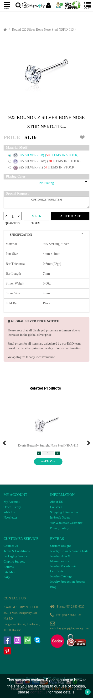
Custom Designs (60, 545)
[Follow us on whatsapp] (27, 640)
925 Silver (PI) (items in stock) (47, 167)
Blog (53, 587)
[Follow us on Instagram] (17, 640)
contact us (38, 692)
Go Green (56, 507)
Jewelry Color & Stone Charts (69, 551)
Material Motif (16, 147)
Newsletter (10, 517)
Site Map (9, 572)
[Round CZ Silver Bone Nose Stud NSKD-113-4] (46, 73)
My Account (12, 501)
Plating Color (16, 176)
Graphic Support (14, 561)
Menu (7, 8)
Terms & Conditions (17, 551)
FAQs (7, 577)
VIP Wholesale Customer (66, 523)
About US (56, 501)
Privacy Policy (59, 528)
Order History (12, 507)
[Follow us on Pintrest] (7, 650)
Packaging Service (15, 556)
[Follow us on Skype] (37, 640)
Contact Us (11, 545)
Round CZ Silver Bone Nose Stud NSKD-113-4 (44, 29)
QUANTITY (12, 223)
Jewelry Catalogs (61, 576)
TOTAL (36, 223)
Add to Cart (70, 216)
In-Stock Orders (60, 517)
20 (50, 161)
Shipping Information (64, 512)
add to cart (48, 461)
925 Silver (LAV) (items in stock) (50, 161)
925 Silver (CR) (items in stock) (48, 155)
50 (48, 155)
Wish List (10, 512)
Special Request (17, 193)
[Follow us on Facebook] (7, 640)
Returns (9, 567)
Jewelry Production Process (67, 581)
